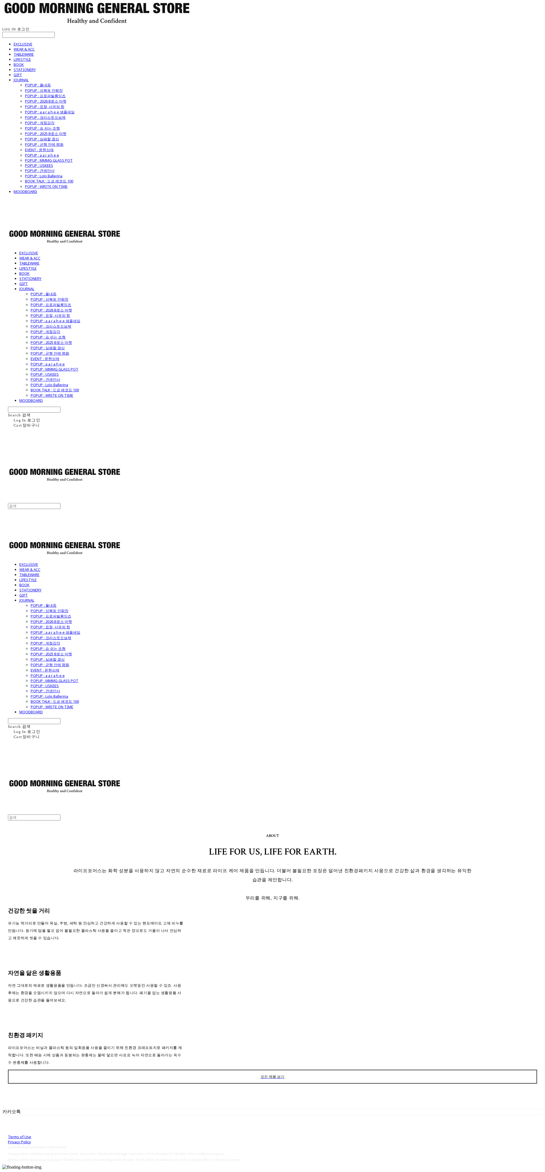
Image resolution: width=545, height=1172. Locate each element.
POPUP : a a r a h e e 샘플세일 (50, 112)
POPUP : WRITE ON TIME (46, 186)
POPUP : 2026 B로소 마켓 (45, 101)
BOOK (19, 64)
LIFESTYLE (22, 59)
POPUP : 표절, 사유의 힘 (44, 106)
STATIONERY (25, 69)
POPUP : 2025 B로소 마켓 (45, 133)
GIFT (18, 74)
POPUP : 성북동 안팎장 (44, 90)
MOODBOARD (25, 191)
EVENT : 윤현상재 (39, 149)
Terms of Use (19, 1136)
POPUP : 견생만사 (39, 170)
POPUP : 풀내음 (38, 85)
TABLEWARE (24, 54)
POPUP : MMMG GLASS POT (49, 160)
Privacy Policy (19, 1141)
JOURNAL (21, 79)
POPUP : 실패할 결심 (42, 139)
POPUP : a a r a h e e (42, 155)
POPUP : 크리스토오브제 (45, 117)
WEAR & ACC (24, 49)
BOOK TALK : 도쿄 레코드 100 (49, 181)
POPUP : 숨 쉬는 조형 (42, 128)
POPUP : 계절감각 (39, 122)
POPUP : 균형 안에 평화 (44, 144)
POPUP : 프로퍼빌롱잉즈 (45, 95)
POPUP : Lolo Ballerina (43, 175)
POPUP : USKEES (39, 165)
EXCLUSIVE (23, 44)
